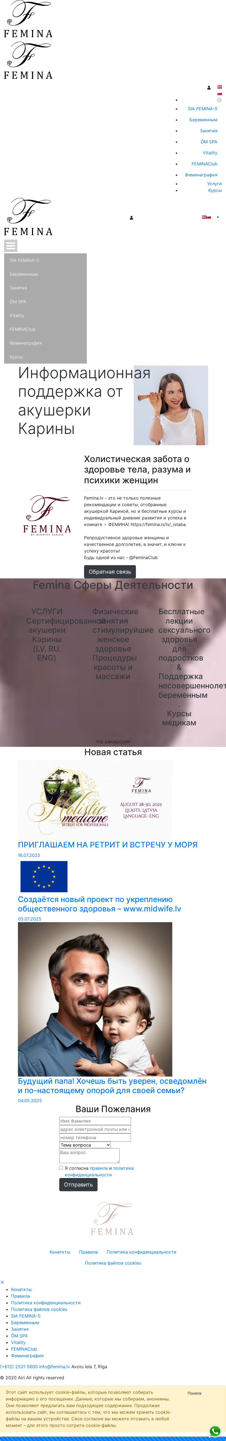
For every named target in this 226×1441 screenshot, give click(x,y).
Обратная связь (110, 571)
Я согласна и (99, 1171)
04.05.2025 (30, 1100)
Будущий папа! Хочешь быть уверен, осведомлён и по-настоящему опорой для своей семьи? (112, 1085)
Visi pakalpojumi (113, 741)
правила (99, 1168)
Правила (20, 1296)
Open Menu (10, 246)
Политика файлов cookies (39, 1309)
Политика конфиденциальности (46, 1302)
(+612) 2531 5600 (19, 1366)
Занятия (20, 1329)
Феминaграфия (27, 1355)
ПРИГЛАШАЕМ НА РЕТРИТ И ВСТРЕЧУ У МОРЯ (108, 844)
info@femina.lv (54, 1366)
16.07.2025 (29, 855)
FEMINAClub (24, 1349)
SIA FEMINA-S (26, 1316)
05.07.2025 (29, 919)
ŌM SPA (19, 1335)
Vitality (18, 1342)
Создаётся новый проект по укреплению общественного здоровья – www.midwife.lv (99, 904)
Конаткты (21, 1289)
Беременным (25, 1322)
